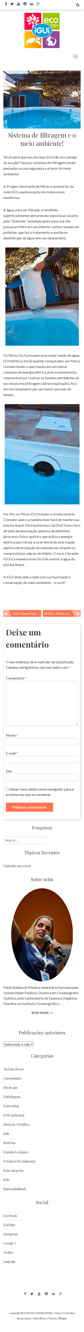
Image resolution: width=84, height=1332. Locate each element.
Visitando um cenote (17, 866)
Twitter (8, 1252)
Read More (40, 1013)
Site (9, 771)
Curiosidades (12, 1078)
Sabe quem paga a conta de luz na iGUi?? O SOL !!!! (27, 613)
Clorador (10, 519)
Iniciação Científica (16, 1124)
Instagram (10, 1234)
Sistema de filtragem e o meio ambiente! (42, 139)
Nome (12, 735)
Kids (6, 1134)
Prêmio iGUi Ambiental (19, 1161)
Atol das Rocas (13, 1069)
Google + (9, 1243)
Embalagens (11, 1097)
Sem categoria (13, 1170)
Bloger (62, 1318)
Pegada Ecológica (15, 1152)
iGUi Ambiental (13, 1115)
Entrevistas (11, 1106)
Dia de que (10, 1087)
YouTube (9, 1225)
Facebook (10, 1216)
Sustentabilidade (14, 1189)
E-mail (12, 753)
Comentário (16, 678)
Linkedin (9, 1262)
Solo (6, 1180)
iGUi (50, 157)
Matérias (9, 1143)
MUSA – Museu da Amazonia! (62, 613)
